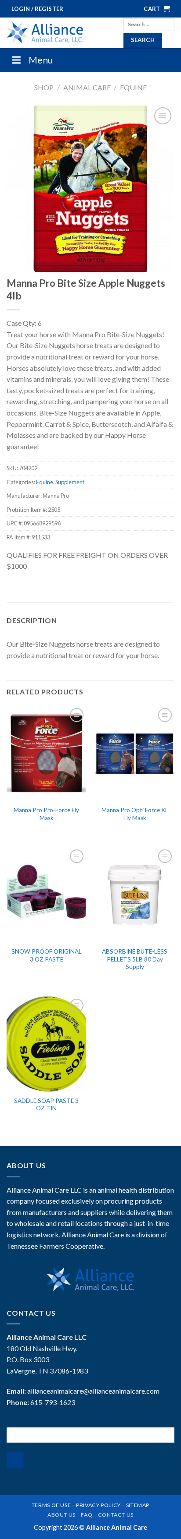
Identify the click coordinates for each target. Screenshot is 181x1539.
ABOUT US (61, 1514)
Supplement (69, 482)
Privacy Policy (98, 1505)
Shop (44, 87)
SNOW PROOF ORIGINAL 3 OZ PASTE (46, 955)
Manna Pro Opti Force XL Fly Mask (134, 813)
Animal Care (87, 87)
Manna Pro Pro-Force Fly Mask (46, 813)
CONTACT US (116, 1514)
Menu (41, 60)
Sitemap (137, 1505)
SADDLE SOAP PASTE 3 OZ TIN (46, 1104)
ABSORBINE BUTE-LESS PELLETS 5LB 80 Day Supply (134, 959)
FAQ (86, 1514)
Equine (133, 87)
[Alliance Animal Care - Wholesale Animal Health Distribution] (58, 33)
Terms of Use (51, 1505)
